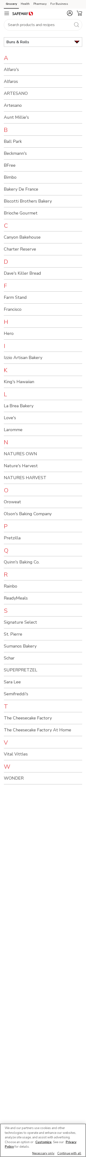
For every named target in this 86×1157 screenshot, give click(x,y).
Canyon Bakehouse (22, 237)
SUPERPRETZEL (20, 670)
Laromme (13, 430)
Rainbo (10, 586)
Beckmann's (15, 153)
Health (25, 4)
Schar (9, 658)
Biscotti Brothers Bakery (28, 201)
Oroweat (12, 502)
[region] (43, 1140)
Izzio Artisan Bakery (23, 357)
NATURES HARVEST (25, 478)
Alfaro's (11, 69)
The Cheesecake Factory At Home (37, 730)
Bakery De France (21, 189)
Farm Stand (15, 297)
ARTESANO (16, 93)
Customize (43, 1142)
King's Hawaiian (19, 382)
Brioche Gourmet (21, 213)
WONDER (14, 778)
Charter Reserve (20, 249)
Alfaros (11, 81)
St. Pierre (13, 634)
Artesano (13, 105)
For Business (59, 4)
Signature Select (20, 622)
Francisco (13, 309)
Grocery (11, 4)
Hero (9, 333)
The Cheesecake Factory (28, 718)
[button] (70, 13)
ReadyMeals (16, 598)
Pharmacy (40, 4)
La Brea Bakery (18, 406)
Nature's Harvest (21, 466)
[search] (76, 24)
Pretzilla (12, 538)
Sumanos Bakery (20, 646)
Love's (10, 418)
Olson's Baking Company (28, 514)
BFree (10, 165)
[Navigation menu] (6, 13)
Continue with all (69, 1153)
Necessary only (43, 1153)
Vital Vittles (16, 754)
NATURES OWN (20, 454)
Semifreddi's (16, 694)
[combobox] (43, 25)
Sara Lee (12, 682)
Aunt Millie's (16, 117)
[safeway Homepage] (22, 13)
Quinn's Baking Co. (21, 562)
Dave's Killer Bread (22, 273)
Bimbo (10, 177)
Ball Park (13, 141)
